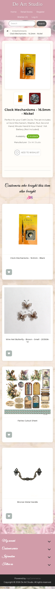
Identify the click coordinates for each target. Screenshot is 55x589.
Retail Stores (26, 12)
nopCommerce (33, 578)
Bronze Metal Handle (27, 502)
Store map (5, 587)
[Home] (7, 31)
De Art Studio (27, 4)
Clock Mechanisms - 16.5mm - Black (27, 258)
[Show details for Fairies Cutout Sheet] (27, 392)
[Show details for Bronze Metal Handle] (27, 473)
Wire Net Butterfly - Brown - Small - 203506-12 (27, 340)
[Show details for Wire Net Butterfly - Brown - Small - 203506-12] (27, 310)
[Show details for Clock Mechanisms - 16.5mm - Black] (27, 229)
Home (14, 12)
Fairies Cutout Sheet (27, 421)
